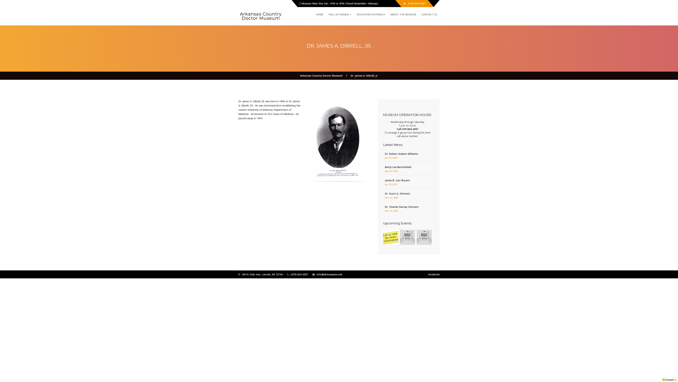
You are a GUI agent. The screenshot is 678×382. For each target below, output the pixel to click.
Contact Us (429, 14)
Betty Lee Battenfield (398, 167)
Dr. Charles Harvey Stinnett (402, 207)
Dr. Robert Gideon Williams (401, 153)
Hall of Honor (339, 14)
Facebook (434, 274)
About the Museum (403, 14)
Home (319, 14)
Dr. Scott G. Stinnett (397, 193)
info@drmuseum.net (329, 274)
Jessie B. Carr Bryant (397, 180)
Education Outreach (370, 14)
